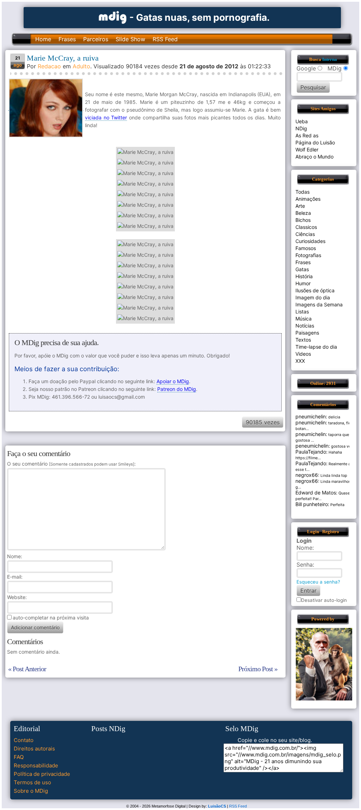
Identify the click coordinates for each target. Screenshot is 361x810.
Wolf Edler (306, 149)
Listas (302, 311)
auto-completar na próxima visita (51, 618)
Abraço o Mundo (314, 157)
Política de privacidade (42, 774)
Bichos (303, 220)
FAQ (19, 757)
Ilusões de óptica (315, 290)
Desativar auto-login (324, 600)
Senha (304, 564)
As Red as (306, 135)
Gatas (302, 269)
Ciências (305, 234)
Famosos (305, 248)
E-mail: (15, 577)
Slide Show (130, 39)
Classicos (306, 227)
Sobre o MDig (31, 790)
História (304, 276)
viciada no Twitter (106, 117)
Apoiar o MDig (173, 381)
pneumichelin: (311, 416)
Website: (17, 597)
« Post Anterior (27, 669)
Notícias (304, 326)
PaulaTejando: (311, 452)
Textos (303, 340)
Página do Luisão (315, 142)
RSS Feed (165, 39)
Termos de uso (32, 782)
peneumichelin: (312, 446)
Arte (300, 206)
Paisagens (307, 333)
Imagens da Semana (319, 304)
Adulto (81, 66)
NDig (301, 128)
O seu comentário (70, 464)
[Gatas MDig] (113, 17)
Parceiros (95, 39)
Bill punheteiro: (312, 504)
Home (43, 39)
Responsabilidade (36, 765)
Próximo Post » (257, 669)
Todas (302, 192)
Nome (14, 556)
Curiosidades (310, 241)
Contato (23, 740)
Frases (67, 39)
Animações (307, 199)
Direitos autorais (34, 748)
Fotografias (308, 255)
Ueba (301, 121)
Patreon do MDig (176, 389)
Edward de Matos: (316, 493)
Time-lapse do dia (316, 347)
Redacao (49, 66)
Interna (329, 59)
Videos (303, 354)
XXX (300, 361)
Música (303, 319)
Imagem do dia (312, 297)
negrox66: (307, 475)
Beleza (303, 213)
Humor (303, 283)
